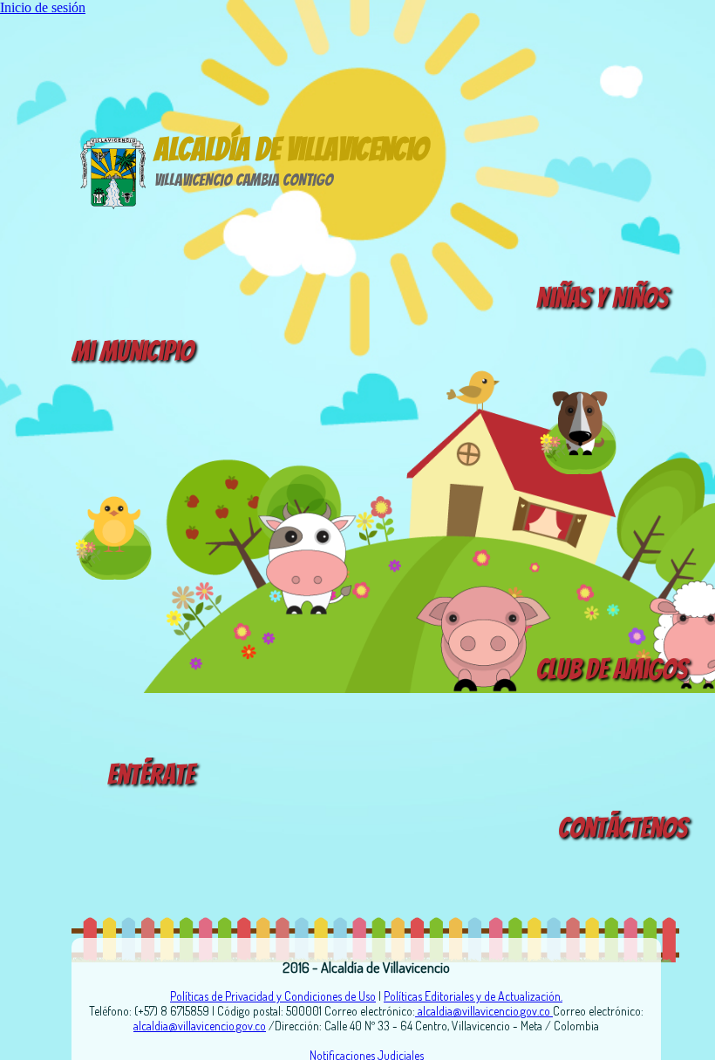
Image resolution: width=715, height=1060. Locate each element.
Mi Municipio (133, 351)
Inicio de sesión (42, 7)
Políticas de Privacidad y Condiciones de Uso (273, 996)
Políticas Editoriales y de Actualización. (473, 996)
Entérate (150, 775)
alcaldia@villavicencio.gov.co (484, 1010)
